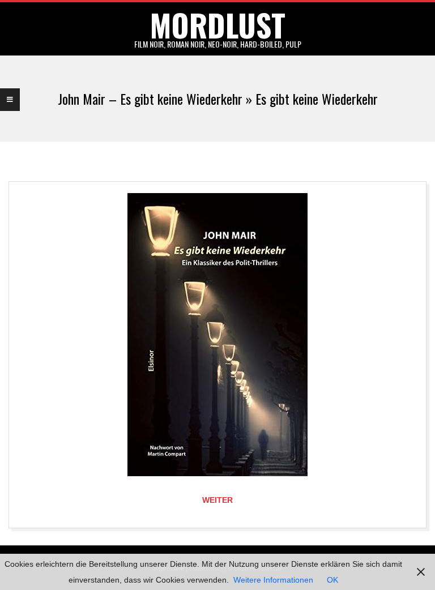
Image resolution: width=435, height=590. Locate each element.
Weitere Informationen (273, 579)
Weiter (217, 500)
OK (332, 579)
